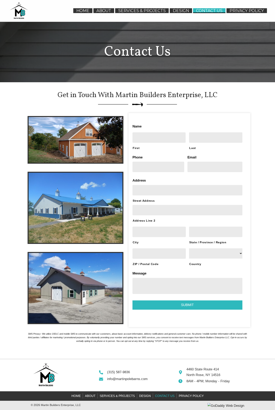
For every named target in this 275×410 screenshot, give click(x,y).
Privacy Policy (191, 396)
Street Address (144, 200)
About (90, 396)
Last (192, 148)
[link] (82, 10)
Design (145, 396)
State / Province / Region (207, 242)
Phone (138, 157)
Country (195, 264)
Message (140, 273)
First (136, 148)
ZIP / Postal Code (145, 264)
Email (193, 157)
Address (140, 180)
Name (138, 126)
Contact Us (165, 396)
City (136, 242)
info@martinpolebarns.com (127, 379)
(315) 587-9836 (118, 372)
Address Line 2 (144, 220)
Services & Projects (117, 396)
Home (76, 396)
